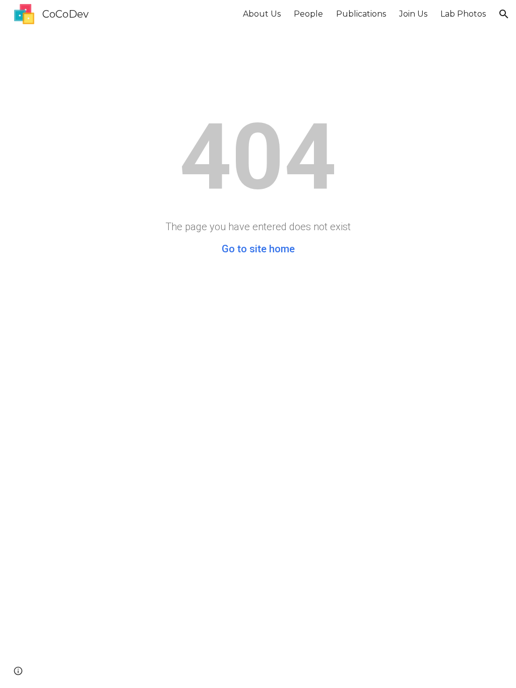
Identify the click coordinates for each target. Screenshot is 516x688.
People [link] (308, 14)
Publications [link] (361, 14)
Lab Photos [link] (463, 14)
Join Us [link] (413, 14)
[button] (504, 14)
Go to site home (258, 249)
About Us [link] (262, 14)
